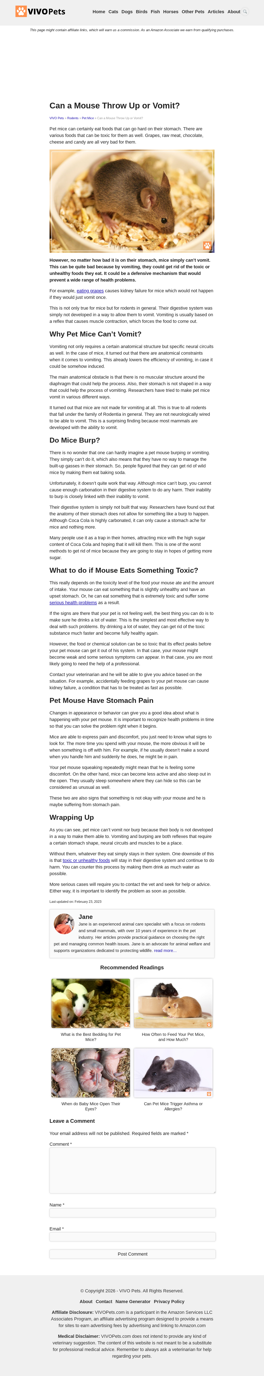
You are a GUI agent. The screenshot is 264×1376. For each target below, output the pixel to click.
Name (57, 1204)
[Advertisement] (132, 69)
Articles (216, 11)
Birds (141, 11)
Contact (104, 1301)
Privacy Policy (169, 1301)
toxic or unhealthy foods (86, 860)
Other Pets (193, 11)
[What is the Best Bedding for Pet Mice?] (91, 1026)
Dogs (127, 11)
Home (99, 11)
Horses (170, 11)
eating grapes (90, 290)
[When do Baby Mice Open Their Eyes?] (91, 1095)
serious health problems (73, 602)
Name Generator (133, 1301)
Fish (155, 11)
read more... (165, 950)
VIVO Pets (57, 118)
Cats (113, 11)
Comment (61, 1144)
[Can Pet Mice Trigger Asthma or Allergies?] (173, 1095)
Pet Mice (88, 118)
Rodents (73, 118)
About (233, 11)
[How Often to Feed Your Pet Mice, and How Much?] (173, 1026)
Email (57, 1228)
